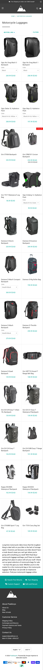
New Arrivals (6, 612)
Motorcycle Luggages (24, 16)
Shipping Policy (7, 621)
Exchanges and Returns (10, 623)
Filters (36, 32)
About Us (5, 608)
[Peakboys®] (21, 8)
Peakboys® (13, 655)
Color (2, 67)
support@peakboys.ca (10, 636)
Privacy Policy (7, 628)
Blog (3, 610)
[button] (9, 32)
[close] (41, 2)
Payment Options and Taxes (11, 625)
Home (13, 16)
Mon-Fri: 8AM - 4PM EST (10, 638)
